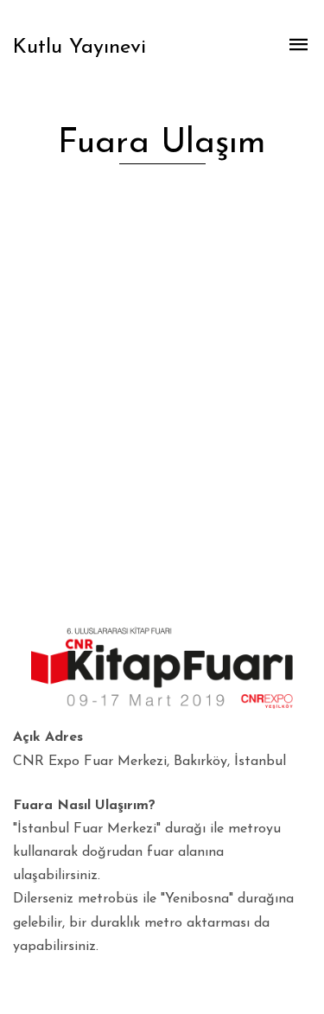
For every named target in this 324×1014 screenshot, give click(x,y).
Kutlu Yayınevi (79, 47)
